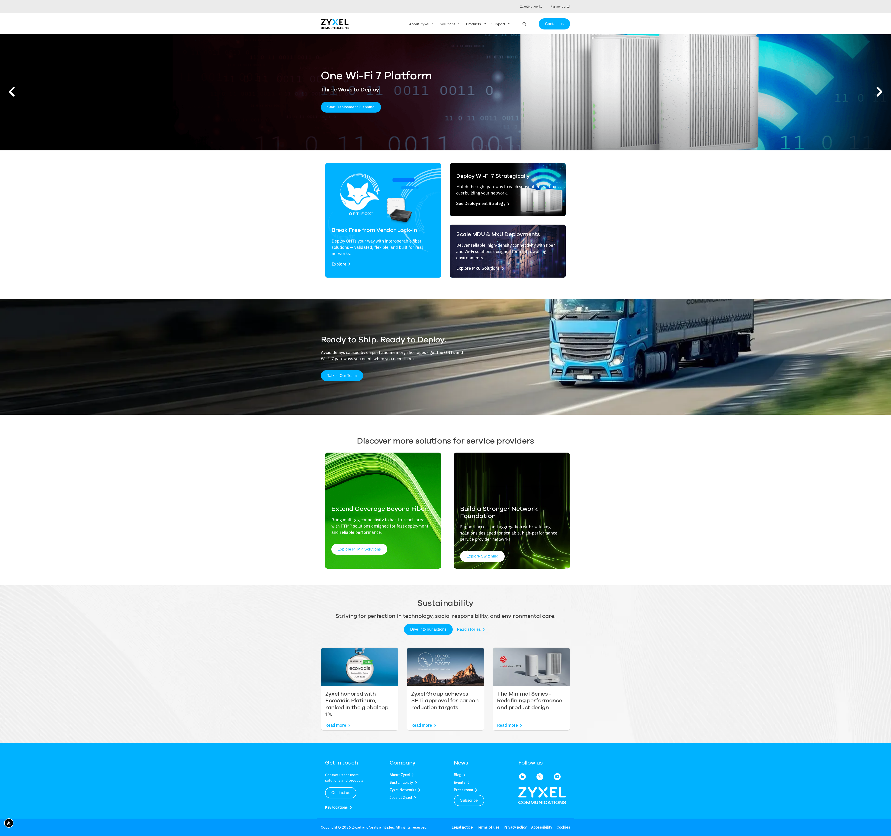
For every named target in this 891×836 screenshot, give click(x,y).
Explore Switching (482, 556)
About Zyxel (400, 774)
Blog (458, 774)
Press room (463, 789)
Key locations (336, 807)
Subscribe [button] (469, 800)
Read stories (469, 629)
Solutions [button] (450, 24)
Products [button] (476, 24)
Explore (339, 264)
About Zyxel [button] (422, 24)
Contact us (554, 24)
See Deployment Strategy (480, 203)
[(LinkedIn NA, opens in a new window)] (522, 777)
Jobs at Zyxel (401, 797)
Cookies (563, 827)
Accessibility (541, 827)
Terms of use (488, 827)
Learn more (337, 111)
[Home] (335, 23)
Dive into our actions (428, 629)
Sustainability (401, 782)
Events (459, 782)
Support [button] (501, 24)
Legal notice (462, 827)
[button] (524, 24)
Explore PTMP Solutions (359, 549)
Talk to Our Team (342, 376)
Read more (335, 725)
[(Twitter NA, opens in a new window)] (539, 777)
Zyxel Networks (403, 789)
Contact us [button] (340, 793)
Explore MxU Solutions (478, 268)
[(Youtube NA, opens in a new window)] (557, 777)
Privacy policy (515, 827)
